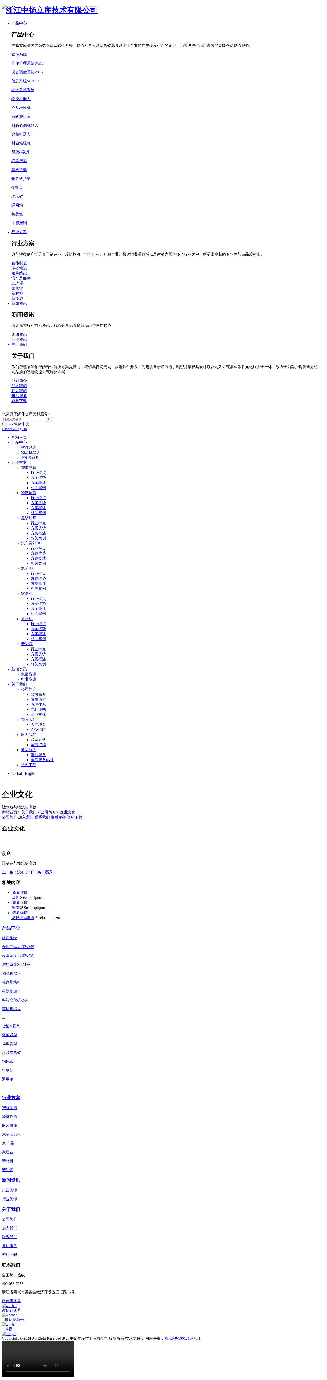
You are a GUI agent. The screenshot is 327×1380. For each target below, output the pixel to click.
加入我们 (28, 719)
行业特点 (38, 473)
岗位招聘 (38, 730)
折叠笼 (17, 214)
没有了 (15, 872)
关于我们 (19, 684)
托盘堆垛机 (21, 108)
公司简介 (28, 689)
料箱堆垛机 (21, 143)
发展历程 (38, 699)
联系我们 (28, 735)
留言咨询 (38, 745)
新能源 (27, 644)
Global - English (14, 429)
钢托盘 (17, 187)
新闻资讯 (19, 669)
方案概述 (38, 483)
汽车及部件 (30, 543)
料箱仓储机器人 (24, 125)
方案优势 (38, 478)
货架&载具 (30, 457)
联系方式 (38, 740)
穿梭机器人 (21, 134)
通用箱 (17, 205)
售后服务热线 (42, 760)
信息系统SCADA (25, 81)
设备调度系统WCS (27, 72)
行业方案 (19, 462)
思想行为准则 (22, 918)
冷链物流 (28, 493)
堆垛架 (17, 196)
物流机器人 (30, 452)
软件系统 (28, 447)
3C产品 (27, 568)
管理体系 (38, 704)
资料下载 (28, 765)
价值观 (17, 908)
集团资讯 (28, 674)
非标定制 (19, 223)
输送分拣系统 (22, 90)
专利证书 (38, 709)
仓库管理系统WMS (27, 63)
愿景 (41, 872)
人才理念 (38, 725)
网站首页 (19, 437)
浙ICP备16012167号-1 (182, 1338)
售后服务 (28, 750)
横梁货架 (19, 161)
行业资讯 (28, 679)
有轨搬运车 (21, 116)
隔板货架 (19, 170)
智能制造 (28, 468)
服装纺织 (28, 518)
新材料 (27, 619)
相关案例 (38, 488)
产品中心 (19, 442)
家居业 (27, 593)
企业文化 (38, 714)
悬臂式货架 (21, 179)
